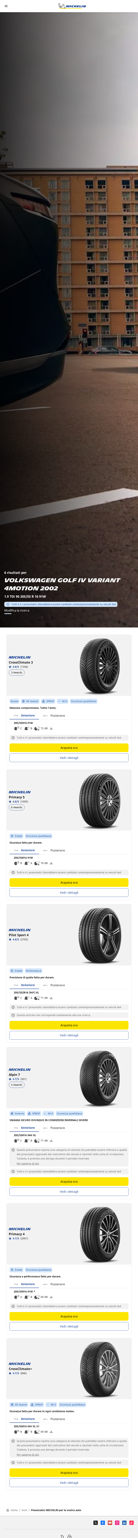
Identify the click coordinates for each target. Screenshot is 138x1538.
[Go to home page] (72, 6)
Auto (24, 1510)
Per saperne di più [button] (28, 1163)
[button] (24, 715)
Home (14, 1510)
